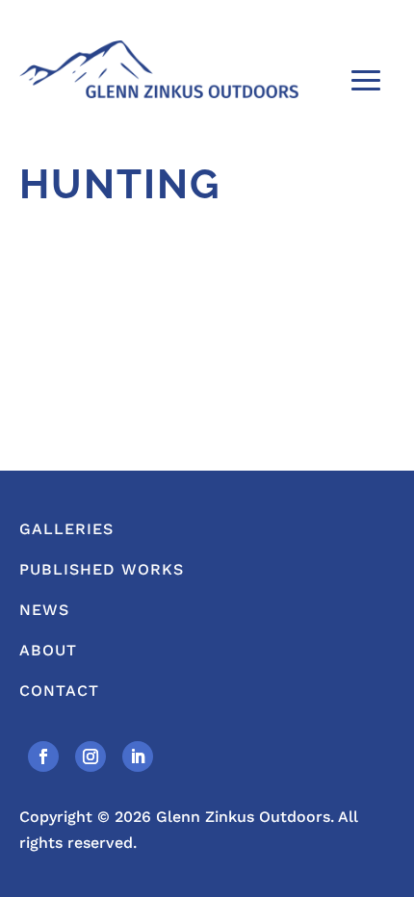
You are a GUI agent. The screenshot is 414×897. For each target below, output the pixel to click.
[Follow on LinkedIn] (137, 756)
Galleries (66, 529)
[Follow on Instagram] (90, 756)
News (44, 610)
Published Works (101, 569)
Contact (59, 690)
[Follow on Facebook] (43, 756)
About (48, 650)
